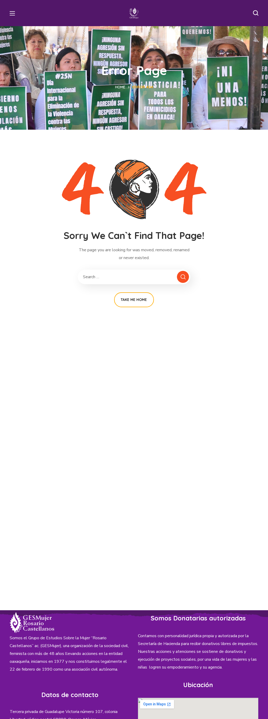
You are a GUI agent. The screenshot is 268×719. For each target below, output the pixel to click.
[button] (255, 13)
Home (120, 87)
